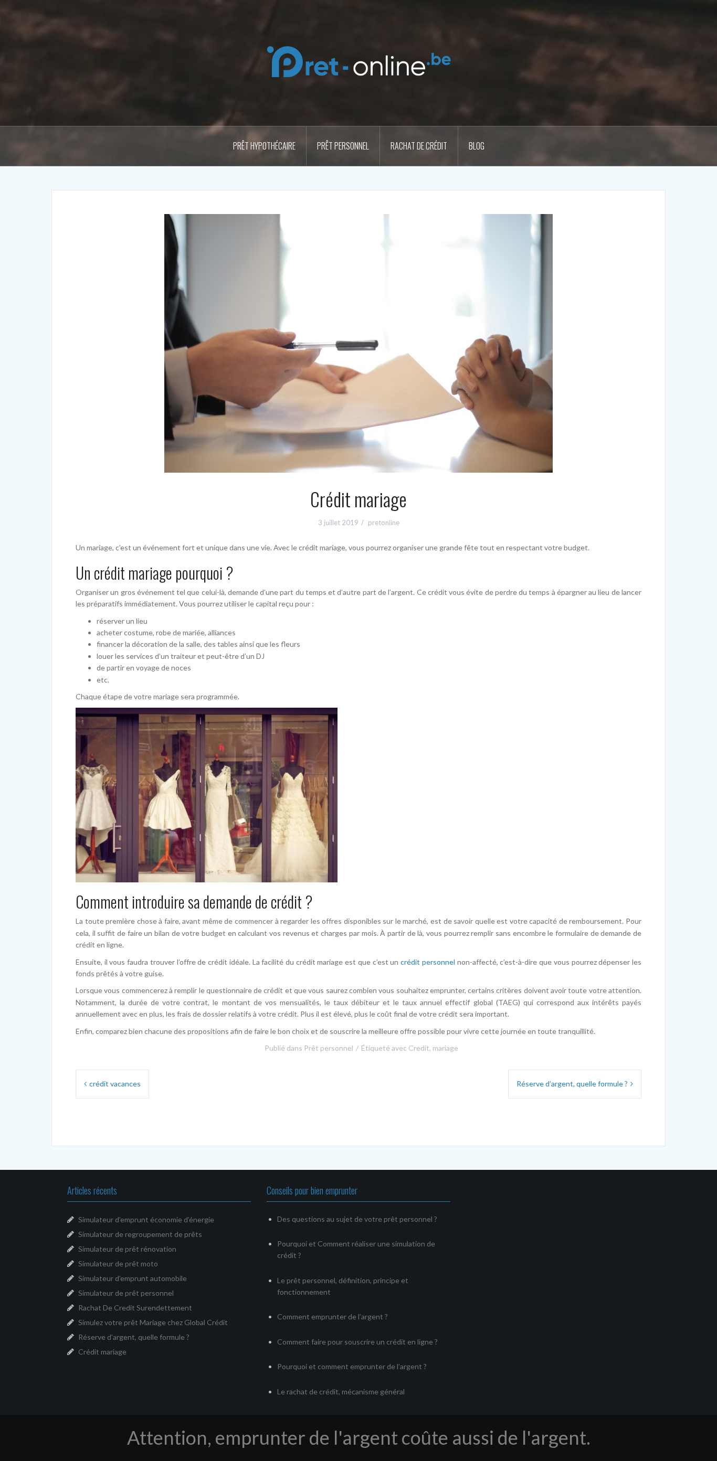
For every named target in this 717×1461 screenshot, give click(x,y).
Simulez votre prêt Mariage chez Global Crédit (153, 1322)
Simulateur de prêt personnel (126, 1292)
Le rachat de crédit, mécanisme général (341, 1391)
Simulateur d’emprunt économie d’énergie (146, 1219)
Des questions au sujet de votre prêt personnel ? (357, 1218)
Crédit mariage (102, 1351)
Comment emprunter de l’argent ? (332, 1316)
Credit (418, 1047)
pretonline (383, 522)
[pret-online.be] (359, 61)
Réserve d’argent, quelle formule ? (572, 1083)
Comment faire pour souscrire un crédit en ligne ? (357, 1341)
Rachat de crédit (419, 146)
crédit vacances (115, 1083)
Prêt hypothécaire (264, 146)
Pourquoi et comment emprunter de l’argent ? (352, 1366)
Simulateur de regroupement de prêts (140, 1234)
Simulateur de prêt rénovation (127, 1248)
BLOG (476, 146)
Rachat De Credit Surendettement (135, 1307)
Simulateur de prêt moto (118, 1263)
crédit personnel (427, 961)
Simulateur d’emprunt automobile (132, 1278)
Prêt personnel (343, 146)
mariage (445, 1047)
